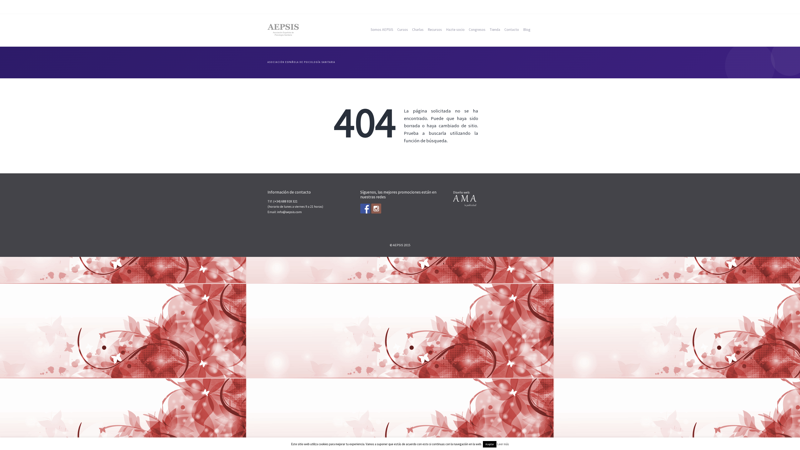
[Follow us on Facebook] (365, 209)
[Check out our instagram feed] (376, 209)
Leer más (503, 444)
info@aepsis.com (289, 212)
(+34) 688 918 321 (285, 201)
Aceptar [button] (489, 444)
